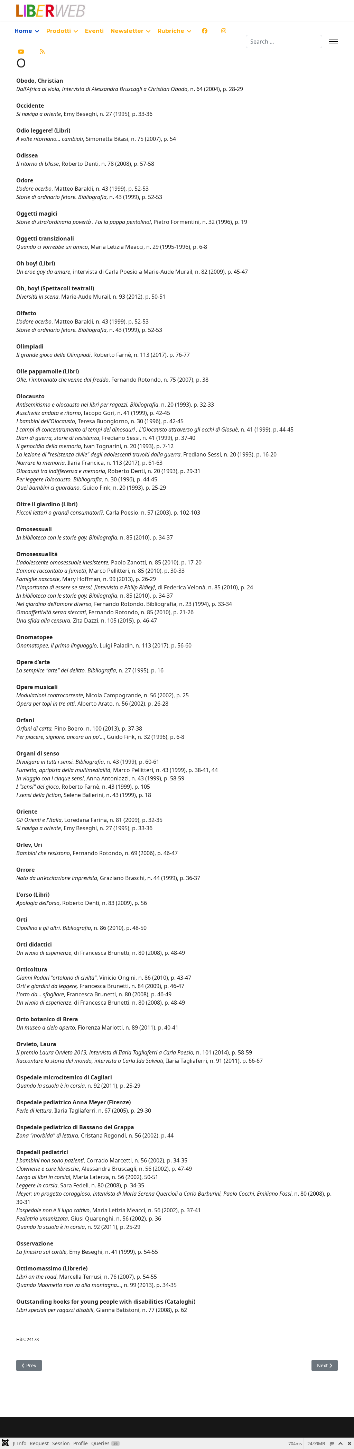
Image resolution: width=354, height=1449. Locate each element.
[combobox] (284, 41)
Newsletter (127, 31)
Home (23, 31)
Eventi (94, 31)
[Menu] (333, 41)
